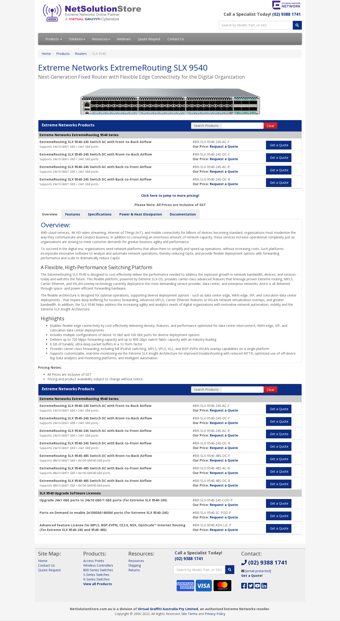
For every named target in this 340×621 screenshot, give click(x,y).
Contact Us (175, 39)
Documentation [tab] (183, 214)
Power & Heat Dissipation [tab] (140, 214)
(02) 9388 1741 (286, 14)
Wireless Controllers (98, 565)
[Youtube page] (257, 587)
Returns (134, 570)
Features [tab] (72, 214)
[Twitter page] (251, 587)
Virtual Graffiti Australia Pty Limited (168, 609)
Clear (270, 126)
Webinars (124, 39)
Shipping (134, 565)
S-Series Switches (96, 574)
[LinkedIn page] (264, 587)
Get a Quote (278, 145)
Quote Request (149, 39)
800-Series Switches (98, 570)
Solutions (76, 39)
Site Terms (189, 614)
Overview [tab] (49, 214)
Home (46, 53)
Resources (100, 39)
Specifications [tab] (99, 214)
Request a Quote (224, 146)
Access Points (93, 561)
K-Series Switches (96, 579)
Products (52, 39)
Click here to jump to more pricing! (170, 195)
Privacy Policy (215, 614)
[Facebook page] (244, 587)
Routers (81, 53)
